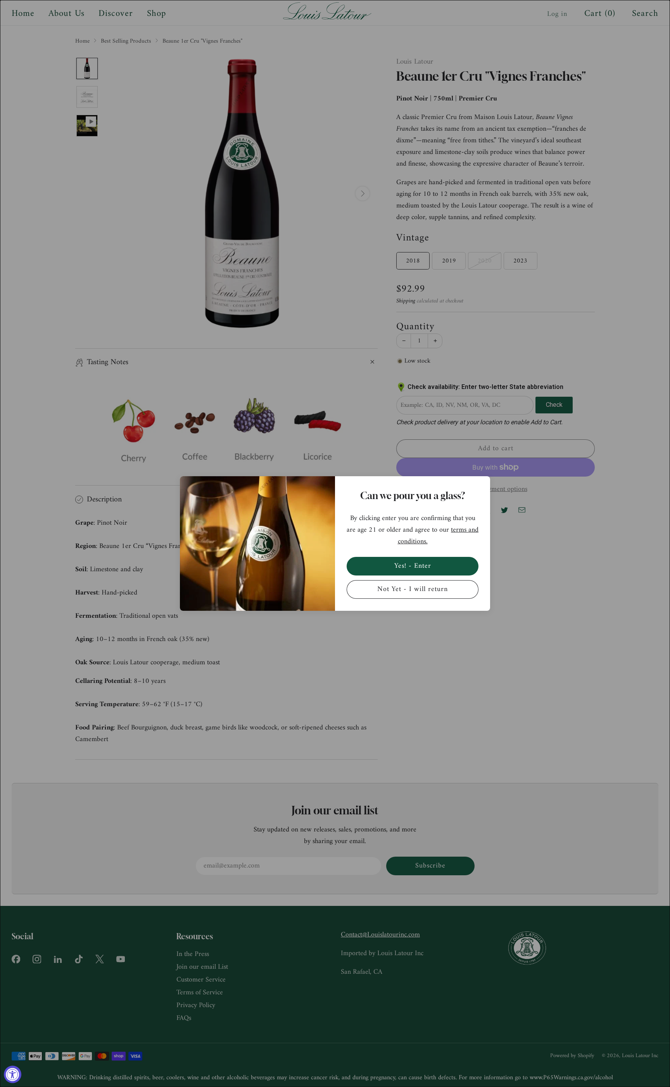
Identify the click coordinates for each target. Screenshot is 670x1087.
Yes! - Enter (412, 566)
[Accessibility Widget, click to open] (12, 1074)
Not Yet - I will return (412, 589)
